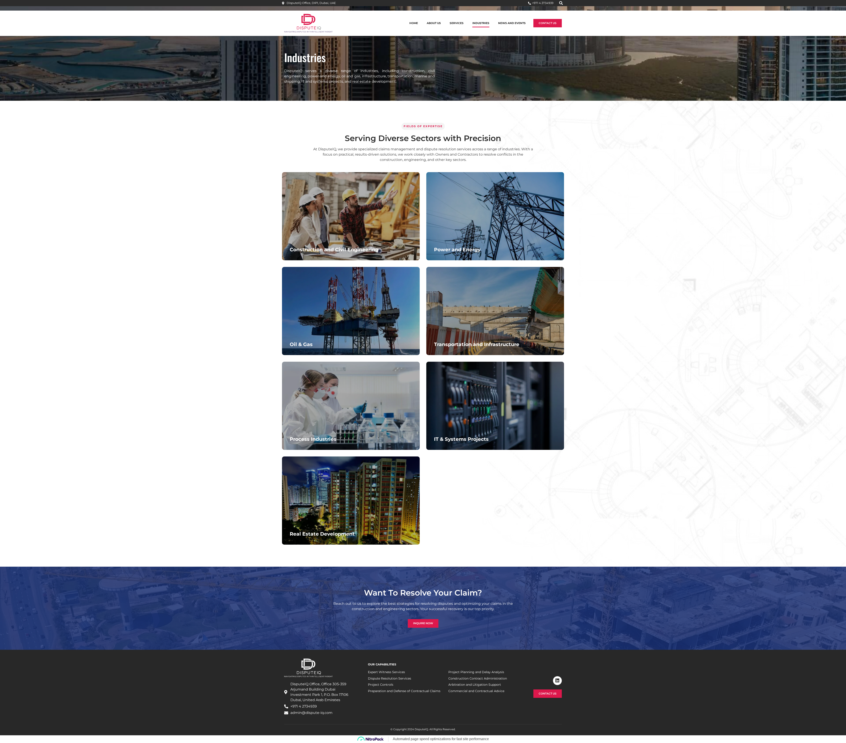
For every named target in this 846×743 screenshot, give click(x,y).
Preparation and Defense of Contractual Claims (404, 691)
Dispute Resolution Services (389, 678)
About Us (434, 23)
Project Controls (380, 685)
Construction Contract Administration (477, 678)
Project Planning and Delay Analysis (476, 672)
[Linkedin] (557, 680)
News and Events (512, 23)
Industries (480, 23)
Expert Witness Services (386, 672)
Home (413, 23)
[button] (561, 3)
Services (457, 23)
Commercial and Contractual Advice (476, 691)
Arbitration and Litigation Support (474, 685)
